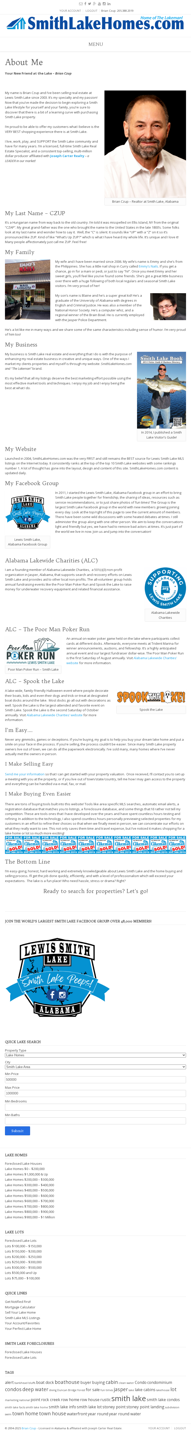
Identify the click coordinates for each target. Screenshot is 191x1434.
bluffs (31, 1383)
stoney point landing (145, 1407)
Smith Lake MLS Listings (22, 1318)
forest (81, 1390)
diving (52, 1390)
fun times (106, 1390)
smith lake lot (89, 1407)
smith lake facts (15, 1407)
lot (173, 1389)
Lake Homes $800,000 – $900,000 (29, 1211)
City (7, 1062)
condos (13, 1389)
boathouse (67, 1382)
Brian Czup (29, 1428)
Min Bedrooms (16, 1101)
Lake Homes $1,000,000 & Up (26, 1174)
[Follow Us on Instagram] (104, 3)
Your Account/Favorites (22, 1323)
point (35, 1399)
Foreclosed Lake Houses (23, 1163)
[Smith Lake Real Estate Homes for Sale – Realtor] (95, 24)
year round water (125, 1414)
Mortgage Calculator (20, 1307)
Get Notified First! (18, 1301)
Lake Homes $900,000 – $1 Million (30, 1217)
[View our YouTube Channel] (99, 3)
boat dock (45, 1382)
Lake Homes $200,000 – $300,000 (29, 1179)
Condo (140, 1382)
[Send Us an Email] (81, 3)
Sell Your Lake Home (20, 1312)
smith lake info (62, 1407)
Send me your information (25, 774)
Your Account (70, 10)
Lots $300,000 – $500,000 (23, 1267)
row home (70, 1399)
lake (131, 1390)
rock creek (50, 1399)
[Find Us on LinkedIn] (108, 3)
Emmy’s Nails (148, 266)
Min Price (12, 1074)
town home (25, 1413)
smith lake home (37, 1407)
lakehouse (163, 1390)
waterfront (77, 1414)
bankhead (21, 1383)
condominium (159, 1382)
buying (98, 1382)
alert (9, 1382)
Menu (95, 44)
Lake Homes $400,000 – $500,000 (29, 1190)
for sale (93, 1389)
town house (52, 1413)
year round (98, 1414)
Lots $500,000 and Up (21, 1272)
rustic (105, 1399)
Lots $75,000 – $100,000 (22, 1278)
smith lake (128, 1398)
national (24, 1400)
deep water (35, 1389)
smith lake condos (163, 1399)
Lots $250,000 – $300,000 (23, 1262)
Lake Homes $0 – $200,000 (25, 1168)
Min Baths (12, 1115)
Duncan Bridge (67, 1390)
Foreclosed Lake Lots (21, 1240)
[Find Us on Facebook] (85, 3)
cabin (112, 1382)
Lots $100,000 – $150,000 (23, 1246)
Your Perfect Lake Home (23, 1328)
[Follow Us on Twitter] (89, 3)
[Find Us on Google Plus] (94, 3)
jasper (121, 1389)
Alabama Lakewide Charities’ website (55, 715)
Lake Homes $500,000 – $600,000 (29, 1195)
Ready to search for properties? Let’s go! (96, 891)
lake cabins (145, 1389)
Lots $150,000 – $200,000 (23, 1251)
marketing (11, 1400)
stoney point (114, 1407)
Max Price (12, 1087)
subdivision (172, 1407)
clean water (126, 1383)
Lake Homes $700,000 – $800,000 (29, 1206)
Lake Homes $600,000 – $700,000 (29, 1201)
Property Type (15, 1050)
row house (89, 1399)
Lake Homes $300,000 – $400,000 (29, 1185)
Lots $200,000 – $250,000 (23, 1257)
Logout (91, 10)
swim (8, 1414)
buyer (85, 1382)
